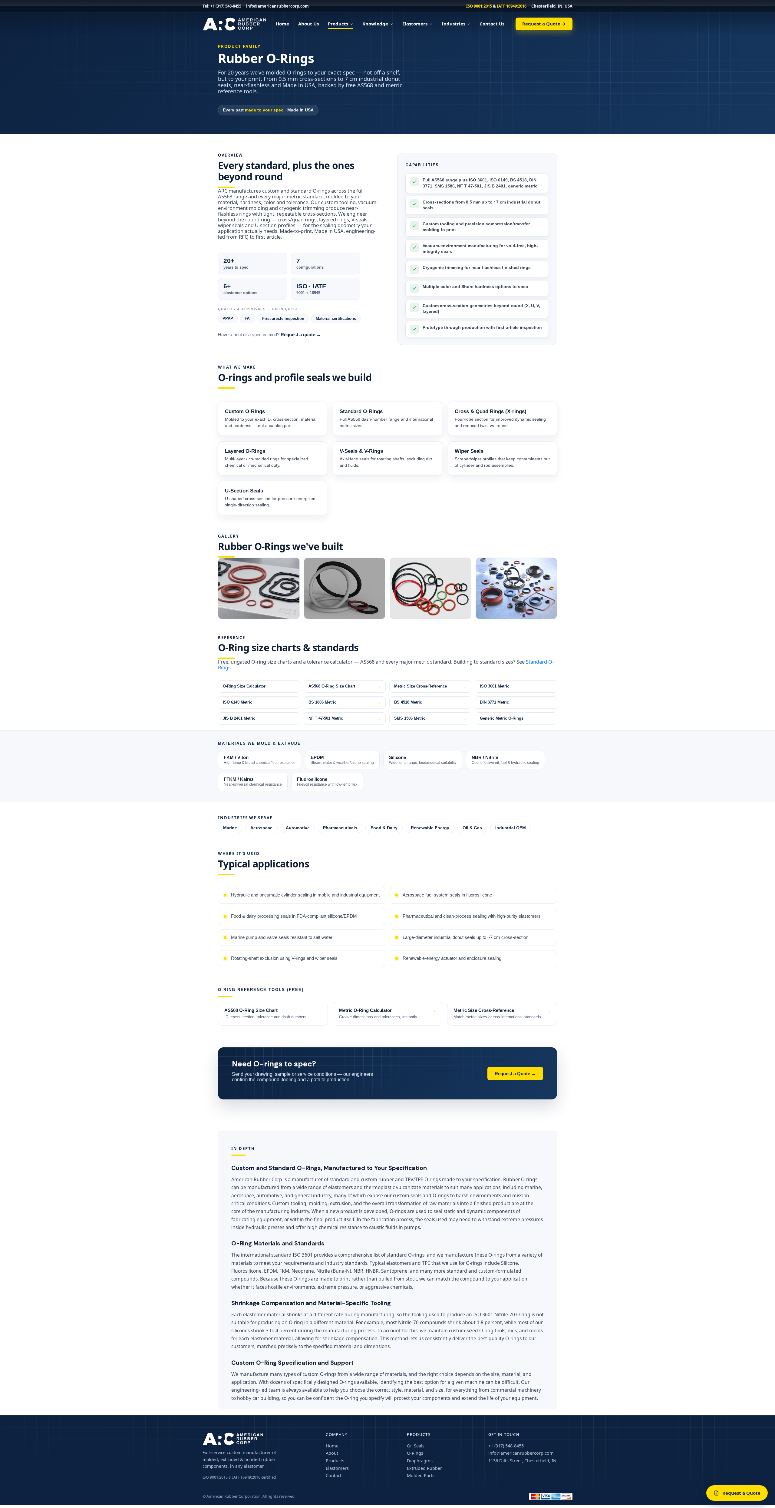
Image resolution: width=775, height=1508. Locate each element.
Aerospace (261, 828)
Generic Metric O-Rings (501, 718)
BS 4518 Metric (408, 702)
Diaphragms (420, 1460)
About (332, 1453)
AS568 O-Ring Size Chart (331, 686)
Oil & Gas (472, 828)
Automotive (298, 828)
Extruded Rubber (424, 1468)
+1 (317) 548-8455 (225, 6)
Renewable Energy (430, 828)
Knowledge (375, 24)
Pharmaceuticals (340, 828)
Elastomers (414, 24)
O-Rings (415, 1453)
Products (338, 24)
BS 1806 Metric (322, 702)
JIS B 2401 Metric (239, 718)
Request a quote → (301, 334)
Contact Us (492, 24)
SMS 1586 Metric (409, 718)
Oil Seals (415, 1446)
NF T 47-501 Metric (325, 718)
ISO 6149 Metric (237, 702)
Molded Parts (420, 1475)
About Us (308, 24)
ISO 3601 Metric (494, 686)
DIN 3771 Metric (494, 702)
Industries (453, 24)
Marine (230, 828)
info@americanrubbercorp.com (277, 6)
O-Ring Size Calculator (244, 686)
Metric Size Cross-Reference (420, 686)
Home (282, 24)
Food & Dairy (384, 828)
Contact (333, 1475)
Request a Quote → (544, 24)
